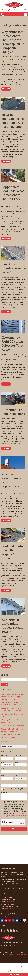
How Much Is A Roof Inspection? (13, 726)
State (16, 775)
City (2, 775)
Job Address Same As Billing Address (15, 789)
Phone (3, 762)
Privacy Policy (10, 815)
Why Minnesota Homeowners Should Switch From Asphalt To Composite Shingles (12, 696)
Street (3, 768)
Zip (2, 782)
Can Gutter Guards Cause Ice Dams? (12, 889)
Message (4, 792)
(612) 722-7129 (9, 901)
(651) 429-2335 (9, 909)
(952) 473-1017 (9, 916)
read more (6, 89)
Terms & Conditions (20, 954)
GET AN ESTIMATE (14, 974)
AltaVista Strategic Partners (20, 971)
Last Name (18, 756)
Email (16, 762)
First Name (4, 756)
